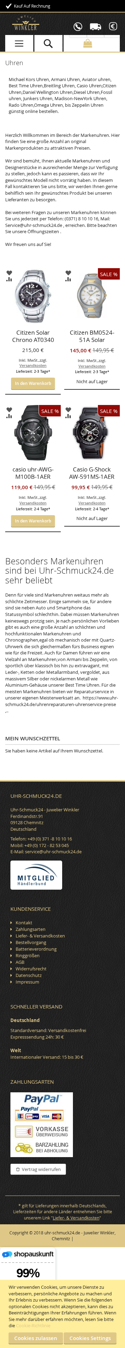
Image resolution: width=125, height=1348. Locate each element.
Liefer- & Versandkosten (40, 936)
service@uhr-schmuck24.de (53, 851)
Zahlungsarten (30, 929)
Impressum (27, 982)
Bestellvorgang (31, 942)
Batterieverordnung (36, 949)
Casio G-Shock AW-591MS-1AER (92, 473)
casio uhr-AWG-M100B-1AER (32, 473)
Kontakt (24, 922)
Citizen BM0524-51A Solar (92, 336)
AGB (20, 962)
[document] (63, 1314)
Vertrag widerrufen (41, 1169)
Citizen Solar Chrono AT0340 (33, 336)
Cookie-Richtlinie (33, 1325)
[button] (9, 272)
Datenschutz (29, 975)
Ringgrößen (28, 955)
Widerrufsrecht (31, 969)
